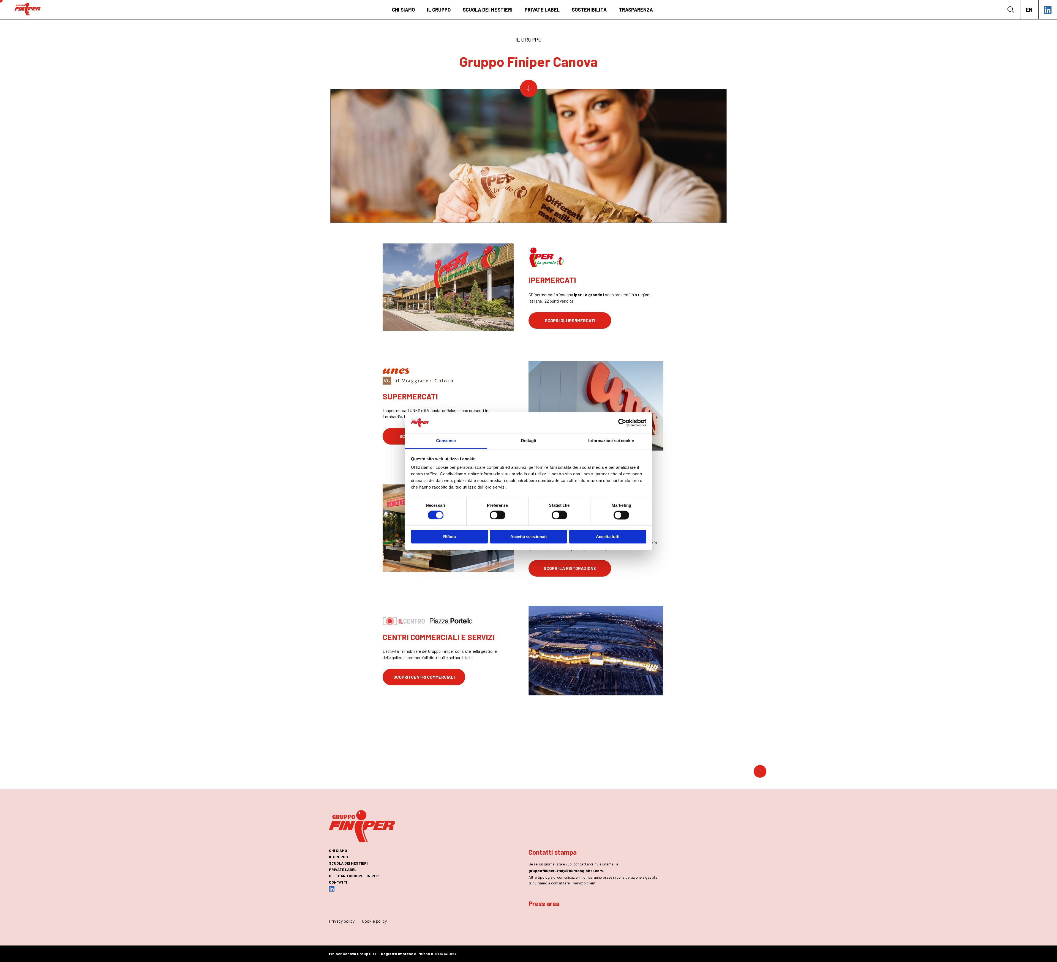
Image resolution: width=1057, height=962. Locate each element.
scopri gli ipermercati (570, 320)
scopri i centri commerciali (424, 676)
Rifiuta (449, 537)
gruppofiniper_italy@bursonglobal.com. (566, 870)
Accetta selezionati (528, 537)
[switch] (497, 515)
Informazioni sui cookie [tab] (611, 440)
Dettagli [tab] (528, 440)
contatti (338, 882)
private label (542, 10)
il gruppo (439, 10)
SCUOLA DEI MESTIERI (488, 10)
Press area (544, 904)
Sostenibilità (589, 10)
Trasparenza (636, 10)
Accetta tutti (607, 537)
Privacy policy (342, 920)
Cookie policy (374, 920)
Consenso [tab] (446, 440)
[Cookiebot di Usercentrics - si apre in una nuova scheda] (622, 422)
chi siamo (403, 10)
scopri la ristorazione (570, 568)
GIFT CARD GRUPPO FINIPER (354, 875)
